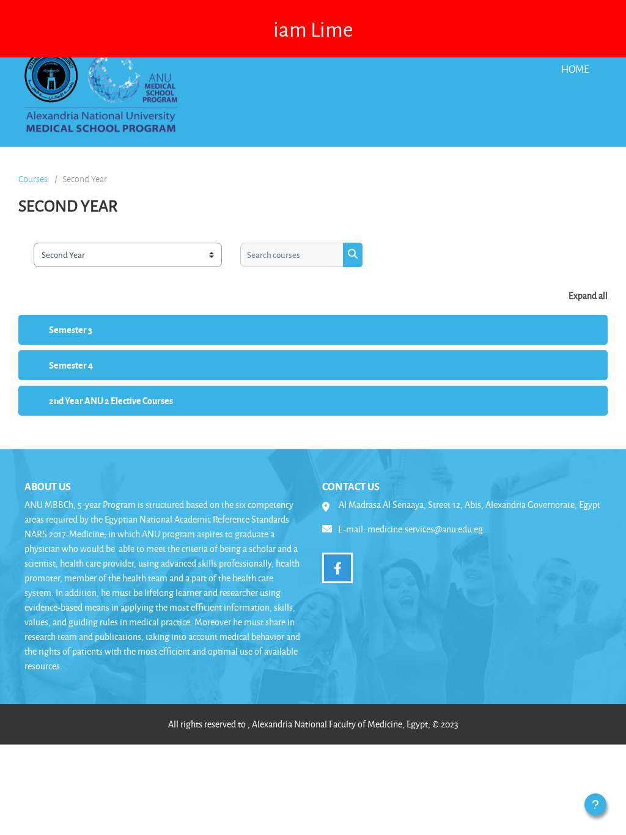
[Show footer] (595, 804)
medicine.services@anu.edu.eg (425, 529)
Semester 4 (71, 365)
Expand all (588, 295)
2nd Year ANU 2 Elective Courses (111, 400)
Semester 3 (70, 329)
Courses (33, 179)
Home (575, 69)
